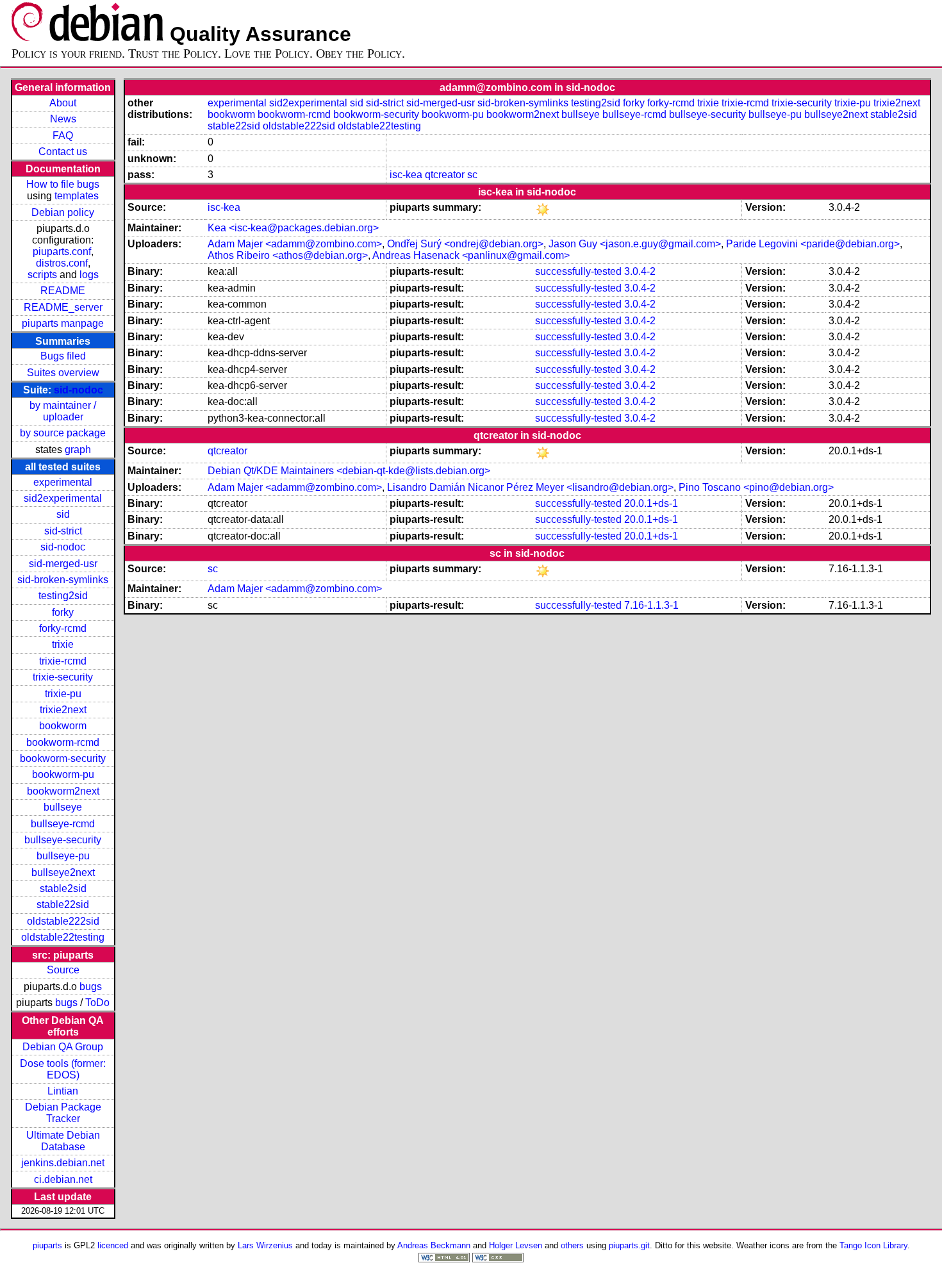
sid (63, 514)
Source (63, 969)
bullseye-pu (63, 855)
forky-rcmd (63, 628)
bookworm (63, 725)
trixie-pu (63, 693)
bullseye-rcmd (63, 823)
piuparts (47, 1245)
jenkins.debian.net (62, 1162)
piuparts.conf (62, 251)
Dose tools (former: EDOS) (63, 1069)
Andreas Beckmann (433, 1245)
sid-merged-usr (63, 563)
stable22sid (63, 904)
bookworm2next (63, 791)
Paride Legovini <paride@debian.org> (813, 243)
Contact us (62, 151)
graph (78, 449)
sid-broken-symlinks (62, 579)
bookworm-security (63, 758)
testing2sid (63, 595)
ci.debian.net (63, 1179)
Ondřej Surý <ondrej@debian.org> (465, 243)
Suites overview (63, 372)
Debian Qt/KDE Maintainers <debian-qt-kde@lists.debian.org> (349, 470)
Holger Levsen (515, 1245)
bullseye (63, 807)
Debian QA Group (62, 1046)
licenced (112, 1245)
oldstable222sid (63, 921)
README (62, 290)
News (63, 118)
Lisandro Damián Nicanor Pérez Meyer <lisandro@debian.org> (530, 487)
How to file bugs (62, 184)
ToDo (97, 1002)
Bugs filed (63, 356)
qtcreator (445, 174)
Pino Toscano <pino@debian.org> (756, 487)
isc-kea (406, 174)
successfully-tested (578, 271)
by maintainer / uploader (62, 411)
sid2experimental (63, 498)
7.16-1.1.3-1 (651, 605)
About (62, 102)
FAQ (63, 135)
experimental (62, 482)
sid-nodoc (78, 389)
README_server (63, 307)
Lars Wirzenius (265, 1245)
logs (89, 274)
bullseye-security (62, 839)
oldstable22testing (62, 937)
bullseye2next (63, 872)
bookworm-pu (63, 774)
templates (76, 195)
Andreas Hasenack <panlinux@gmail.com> (471, 255)
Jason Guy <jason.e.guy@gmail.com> (635, 243)
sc (472, 174)
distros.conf (62, 263)
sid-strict (63, 530)
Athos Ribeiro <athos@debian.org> (288, 255)
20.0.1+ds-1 (651, 503)
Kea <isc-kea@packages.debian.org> (293, 227)
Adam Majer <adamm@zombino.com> (295, 243)
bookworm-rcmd (62, 742)
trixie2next (63, 709)
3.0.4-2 (640, 271)
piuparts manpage (63, 323)
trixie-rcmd (63, 661)
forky (63, 612)
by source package (63, 432)
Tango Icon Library (873, 1245)
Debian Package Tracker (63, 1113)
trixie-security (63, 677)
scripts (42, 274)
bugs (90, 986)
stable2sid (63, 888)
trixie (63, 644)
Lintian (62, 1091)
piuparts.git (629, 1245)
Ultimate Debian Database (63, 1141)
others (572, 1245)
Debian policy (62, 212)
